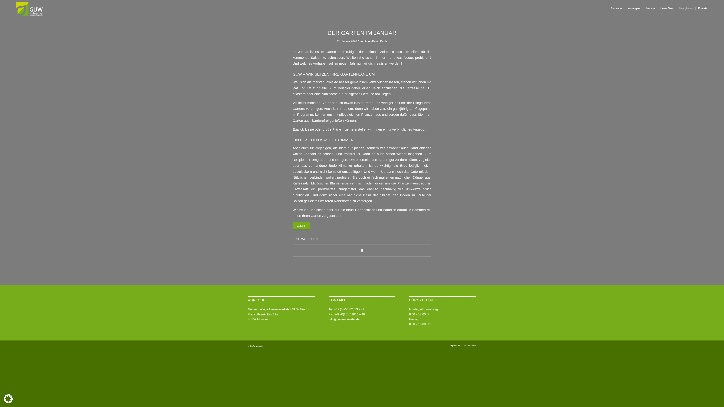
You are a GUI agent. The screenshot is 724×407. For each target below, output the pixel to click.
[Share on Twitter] (362, 250)
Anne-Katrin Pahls (376, 41)
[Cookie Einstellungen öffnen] (8, 402)
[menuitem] (616, 8)
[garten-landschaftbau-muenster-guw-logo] (29, 8)
